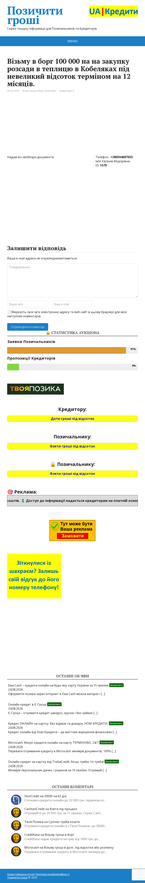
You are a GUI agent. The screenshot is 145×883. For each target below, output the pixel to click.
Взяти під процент (63, 809)
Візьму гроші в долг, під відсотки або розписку (79, 847)
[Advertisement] (72, 126)
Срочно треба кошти (64, 822)
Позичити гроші (35, 15)
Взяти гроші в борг (33, 90)
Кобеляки (50, 90)
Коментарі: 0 (67, 90)
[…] (103, 694)
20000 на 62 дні (55, 796)
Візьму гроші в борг (59, 835)
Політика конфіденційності (52, 874)
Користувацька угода (21, 874)
